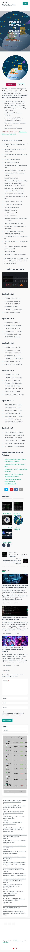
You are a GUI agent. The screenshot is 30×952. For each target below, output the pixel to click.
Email (4, 703)
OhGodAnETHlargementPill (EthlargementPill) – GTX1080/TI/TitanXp (12, 482)
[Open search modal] (2, 9)
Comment (6, 680)
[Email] (21, 490)
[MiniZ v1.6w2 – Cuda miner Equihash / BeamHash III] (7, 505)
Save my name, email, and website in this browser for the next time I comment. (13, 714)
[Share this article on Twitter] (8, 545)
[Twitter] (9, 924)
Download (11, 84)
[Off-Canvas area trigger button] (27, 9)
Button (25, 3)
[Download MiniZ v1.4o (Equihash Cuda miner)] (18, 505)
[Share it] (16, 490)
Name (5, 698)
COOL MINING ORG (14, 40)
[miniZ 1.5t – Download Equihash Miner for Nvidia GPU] (18, 519)
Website (5, 707)
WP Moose (5, 942)
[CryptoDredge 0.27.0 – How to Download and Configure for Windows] (15, 611)
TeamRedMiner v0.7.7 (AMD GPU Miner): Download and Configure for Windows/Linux (14, 900)
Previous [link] (9, 791)
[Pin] (12, 490)
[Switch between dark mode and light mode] (25, 9)
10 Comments (19, 41)
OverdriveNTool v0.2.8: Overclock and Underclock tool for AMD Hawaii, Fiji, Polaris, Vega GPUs (13, 829)
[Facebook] (5, 924)
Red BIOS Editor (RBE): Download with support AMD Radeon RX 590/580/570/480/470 (13, 893)
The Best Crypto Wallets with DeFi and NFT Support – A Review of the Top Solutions (14, 649)
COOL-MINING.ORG (9, 3)
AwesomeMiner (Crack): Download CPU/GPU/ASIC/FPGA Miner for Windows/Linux (12, 886)
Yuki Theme (16, 941)
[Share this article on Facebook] (4, 545)
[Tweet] (6, 490)
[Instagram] (13, 924)
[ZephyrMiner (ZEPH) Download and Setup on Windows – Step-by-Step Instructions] (15, 579)
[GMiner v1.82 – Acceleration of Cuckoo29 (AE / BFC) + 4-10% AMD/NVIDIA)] (7, 533)
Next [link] (21, 791)
